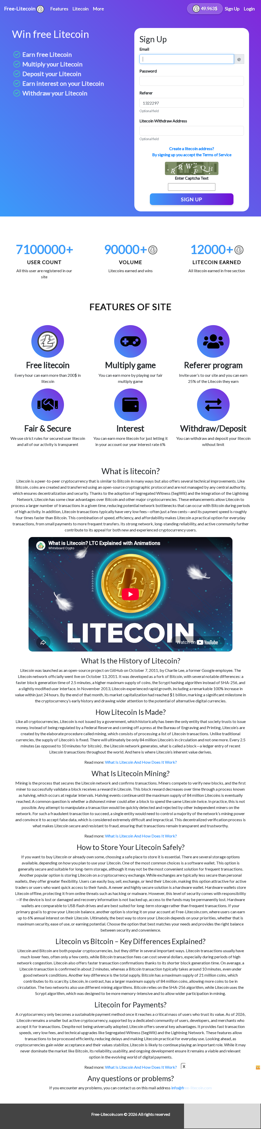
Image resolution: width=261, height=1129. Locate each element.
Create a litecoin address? (191, 148)
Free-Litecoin (20, 8)
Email (144, 49)
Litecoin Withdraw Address (163, 120)
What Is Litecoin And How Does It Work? (141, 762)
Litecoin (80, 8)
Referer (146, 92)
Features (59, 8)
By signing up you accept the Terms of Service (191, 154)
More (98, 8)
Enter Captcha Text (191, 178)
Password (148, 70)
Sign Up (232, 8)
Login (249, 8)
